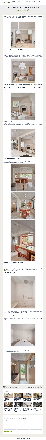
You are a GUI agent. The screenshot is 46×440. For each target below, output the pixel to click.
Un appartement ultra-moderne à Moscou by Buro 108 (17, 399)
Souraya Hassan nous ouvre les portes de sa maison (7, 399)
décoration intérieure (33, 84)
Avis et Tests (13, 1)
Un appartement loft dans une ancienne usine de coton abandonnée (8, 409)
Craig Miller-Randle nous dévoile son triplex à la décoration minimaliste (27, 399)
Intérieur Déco (31, 1)
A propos (39, 1)
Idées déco (27, 1)
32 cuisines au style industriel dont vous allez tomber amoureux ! (37, 409)
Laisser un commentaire (26, 10)
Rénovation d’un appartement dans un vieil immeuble (27, 409)
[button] (20, 1)
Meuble (35, 1)
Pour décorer (18, 1)
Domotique (23, 1)
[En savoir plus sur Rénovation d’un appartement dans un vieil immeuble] (27, 404)
